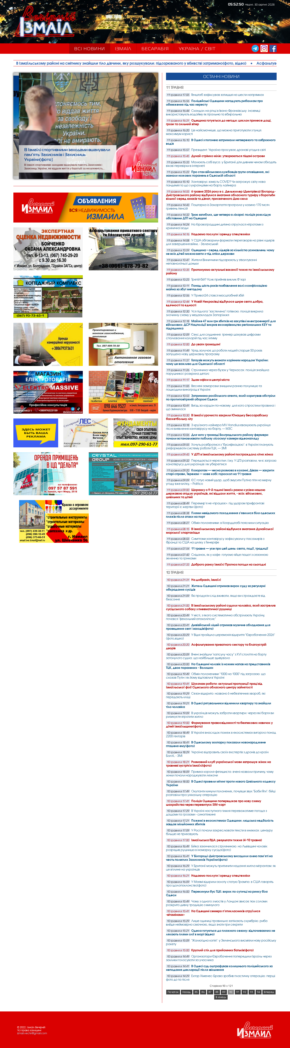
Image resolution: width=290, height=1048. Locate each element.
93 (251, 992)
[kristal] (123, 494)
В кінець (221, 997)
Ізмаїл (123, 48)
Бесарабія (155, 48)
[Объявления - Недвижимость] (85, 221)
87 (210, 992)
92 (244, 992)
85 (196, 992)
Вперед (269, 992)
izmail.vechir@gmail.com (32, 1033)
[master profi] (123, 412)
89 (223, 992)
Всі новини (89, 48)
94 (258, 992)
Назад (186, 992)
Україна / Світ (197, 48)
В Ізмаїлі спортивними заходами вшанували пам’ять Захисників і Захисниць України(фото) (61, 154)
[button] (24, 126)
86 (203, 992)
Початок (173, 992)
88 (217, 992)
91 (237, 992)
